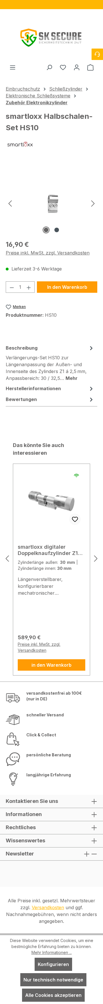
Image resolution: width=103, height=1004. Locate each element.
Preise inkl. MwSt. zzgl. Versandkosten (48, 253)
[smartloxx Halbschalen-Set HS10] (52, 203)
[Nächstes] (93, 203)
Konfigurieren (53, 964)
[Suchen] (49, 67)
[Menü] (12, 67)
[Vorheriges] (10, 203)
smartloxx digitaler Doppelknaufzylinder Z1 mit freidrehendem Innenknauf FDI (48, 550)
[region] (51, 4)
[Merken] (75, 519)
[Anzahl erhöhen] (29, 287)
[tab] (50, 362)
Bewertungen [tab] (21, 399)
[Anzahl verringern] (12, 287)
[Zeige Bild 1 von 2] (46, 230)
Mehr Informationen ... (51, 952)
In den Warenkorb (67, 287)
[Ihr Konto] (77, 67)
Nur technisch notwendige (53, 980)
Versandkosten (48, 907)
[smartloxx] (51, 148)
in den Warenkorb (51, 665)
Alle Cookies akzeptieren (53, 995)
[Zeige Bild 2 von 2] (56, 230)
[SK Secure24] (51, 36)
